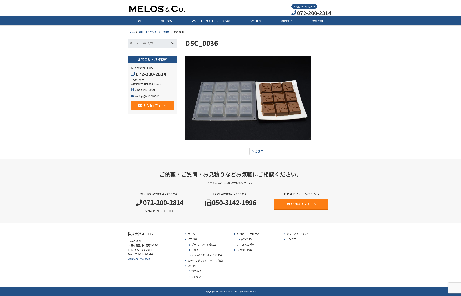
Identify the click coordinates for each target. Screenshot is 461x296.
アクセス (196, 276)
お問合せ (286, 21)
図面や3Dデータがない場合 (206, 255)
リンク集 (291, 239)
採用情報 (317, 21)
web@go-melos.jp (147, 96)
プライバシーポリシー (299, 234)
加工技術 (166, 21)
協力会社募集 (244, 250)
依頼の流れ (247, 239)
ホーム (191, 234)
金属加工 (196, 250)
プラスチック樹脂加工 (204, 244)
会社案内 (255, 21)
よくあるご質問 (245, 244)
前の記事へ (259, 151)
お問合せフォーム (155, 105)
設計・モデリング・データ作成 (211, 21)
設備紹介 (196, 271)
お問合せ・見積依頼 (248, 234)
